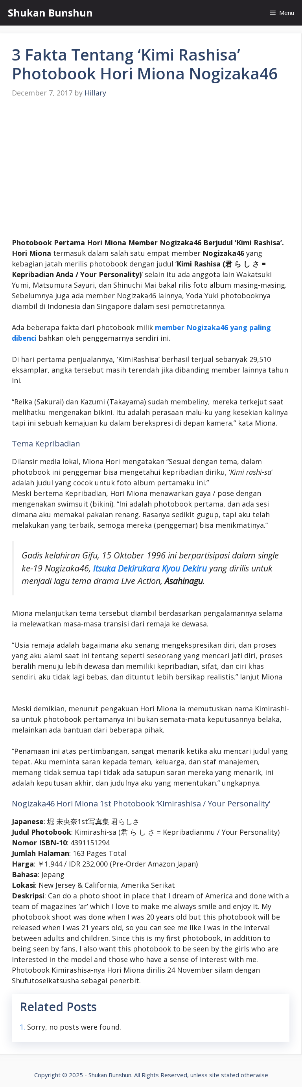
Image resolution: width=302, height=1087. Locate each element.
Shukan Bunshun (50, 12)
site (214, 1075)
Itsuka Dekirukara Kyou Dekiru (150, 568)
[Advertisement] (150, 168)
